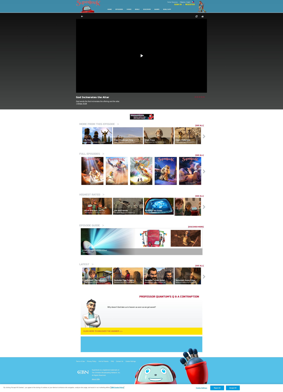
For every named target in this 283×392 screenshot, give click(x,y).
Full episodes (91, 153)
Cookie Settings (131, 361)
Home (109, 9)
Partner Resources (172, 2)
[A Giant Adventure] (118, 171)
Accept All (232, 388)
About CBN (96, 379)
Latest (86, 264)
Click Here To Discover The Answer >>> (103, 331)
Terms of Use (80, 361)
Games (156, 9)
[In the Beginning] (142, 171)
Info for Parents (104, 361)
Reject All (217, 388)
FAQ (112, 361)
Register (190, 4)
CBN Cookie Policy (117, 387)
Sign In (178, 4)
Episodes (119, 9)
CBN (83, 372)
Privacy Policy (91, 361)
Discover (147, 9)
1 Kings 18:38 (81, 103)
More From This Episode (99, 124)
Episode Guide (91, 225)
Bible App (167, 9)
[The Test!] (167, 171)
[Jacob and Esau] (191, 171)
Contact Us (119, 361)
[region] (141, 388)
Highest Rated (91, 194)
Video (129, 9)
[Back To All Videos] (81, 16)
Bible (137, 9)
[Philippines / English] (187, 0)
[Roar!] (93, 171)
